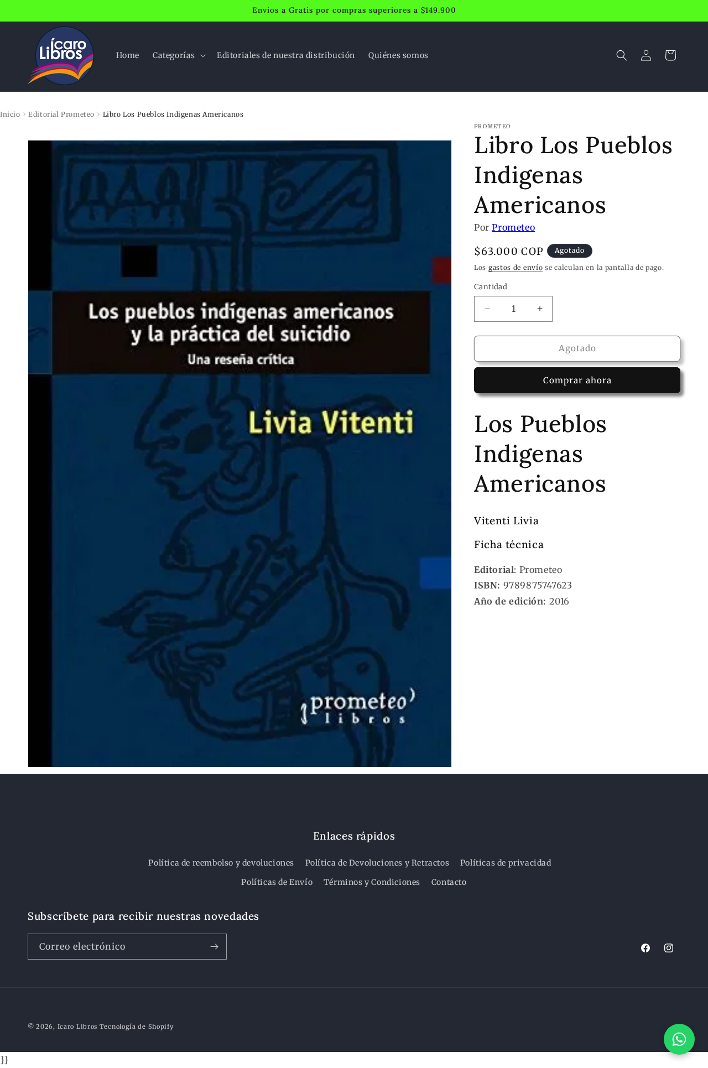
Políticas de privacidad (505, 863)
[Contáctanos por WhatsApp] (679, 1039)
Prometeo (513, 227)
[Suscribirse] (214, 947)
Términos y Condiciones (372, 882)
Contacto (449, 882)
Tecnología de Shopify (137, 1026)
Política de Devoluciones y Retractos (377, 863)
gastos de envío (515, 267)
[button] (178, 55)
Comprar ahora (577, 380)
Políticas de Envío (277, 882)
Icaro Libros (77, 1026)
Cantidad (490, 286)
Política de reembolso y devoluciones (221, 863)
